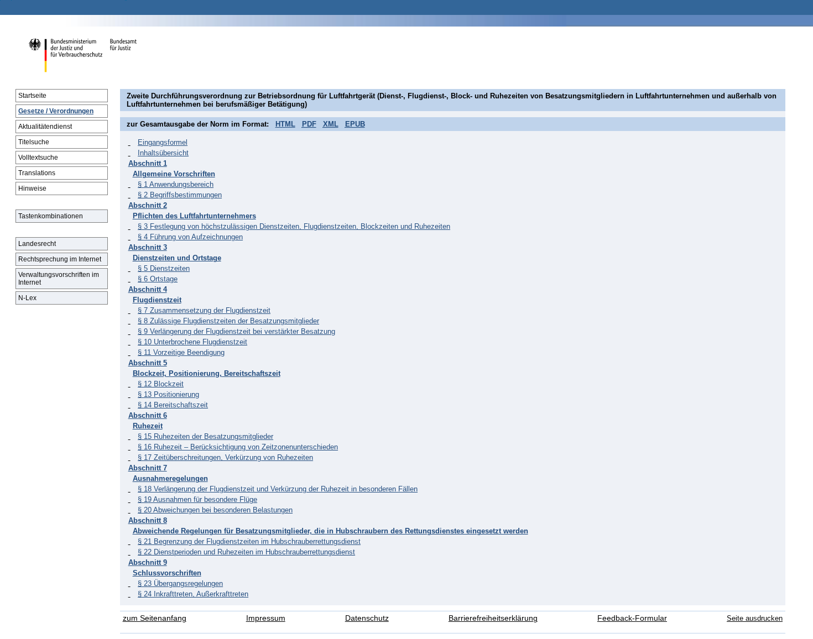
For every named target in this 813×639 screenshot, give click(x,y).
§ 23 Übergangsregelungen (180, 583)
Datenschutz (367, 618)
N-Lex (27, 298)
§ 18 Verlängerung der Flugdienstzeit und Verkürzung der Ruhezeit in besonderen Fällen (278, 489)
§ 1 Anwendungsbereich (175, 184)
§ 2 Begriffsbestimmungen (180, 195)
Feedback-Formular (632, 618)
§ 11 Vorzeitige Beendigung (181, 352)
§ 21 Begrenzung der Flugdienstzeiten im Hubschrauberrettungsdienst (249, 541)
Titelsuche (33, 142)
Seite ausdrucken (755, 618)
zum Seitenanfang (154, 618)
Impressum (265, 618)
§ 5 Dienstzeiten (164, 268)
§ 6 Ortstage (158, 279)
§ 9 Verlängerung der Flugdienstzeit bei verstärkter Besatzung (236, 331)
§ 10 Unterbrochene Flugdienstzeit (192, 342)
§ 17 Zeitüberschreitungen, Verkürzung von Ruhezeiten (225, 457)
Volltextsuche (38, 157)
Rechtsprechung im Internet (59, 259)
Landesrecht (37, 244)
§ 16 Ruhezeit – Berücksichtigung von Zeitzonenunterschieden (238, 447)
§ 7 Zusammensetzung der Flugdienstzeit (204, 310)
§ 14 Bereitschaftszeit (173, 405)
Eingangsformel (162, 142)
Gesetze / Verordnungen (55, 111)
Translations (36, 173)
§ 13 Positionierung (168, 394)
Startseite (32, 95)
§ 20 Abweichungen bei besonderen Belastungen (215, 510)
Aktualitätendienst (45, 126)
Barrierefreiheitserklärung (493, 618)
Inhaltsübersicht (163, 153)
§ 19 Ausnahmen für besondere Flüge (197, 499)
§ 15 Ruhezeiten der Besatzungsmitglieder (205, 436)
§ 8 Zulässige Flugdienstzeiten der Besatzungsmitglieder (228, 321)
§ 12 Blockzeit (161, 384)
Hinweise (32, 188)
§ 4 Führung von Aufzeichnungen (190, 237)
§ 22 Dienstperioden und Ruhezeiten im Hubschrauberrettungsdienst (246, 552)
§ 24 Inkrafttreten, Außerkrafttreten (193, 594)
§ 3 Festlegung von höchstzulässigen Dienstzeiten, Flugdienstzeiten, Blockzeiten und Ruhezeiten (294, 226)
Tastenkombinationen (50, 216)
